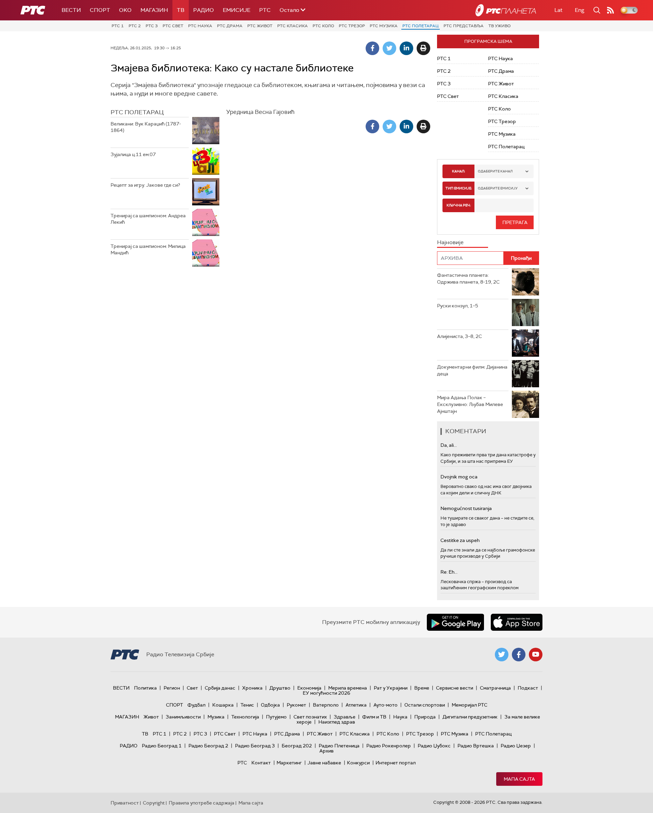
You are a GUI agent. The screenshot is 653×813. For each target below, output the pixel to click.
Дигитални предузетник (470, 717)
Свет (192, 688)
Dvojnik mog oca (459, 477)
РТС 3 (152, 26)
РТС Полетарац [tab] (137, 112)
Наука (400, 717)
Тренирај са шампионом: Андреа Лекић (148, 219)
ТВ (180, 10)
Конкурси (358, 763)
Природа (425, 717)
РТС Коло (323, 26)
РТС (265, 10)
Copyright (154, 803)
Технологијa (245, 717)
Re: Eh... (448, 572)
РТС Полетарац (420, 26)
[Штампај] (423, 48)
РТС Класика (292, 26)
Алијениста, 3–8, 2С (459, 336)
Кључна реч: (459, 205)
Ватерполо (326, 705)
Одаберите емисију (498, 188)
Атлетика (356, 705)
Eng (579, 10)
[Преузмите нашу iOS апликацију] (516, 622)
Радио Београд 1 (162, 746)
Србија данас (220, 688)
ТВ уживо (499, 26)
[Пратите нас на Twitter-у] (501, 654)
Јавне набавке (324, 763)
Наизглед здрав (336, 722)
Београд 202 (297, 746)
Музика (215, 717)
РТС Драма (229, 26)
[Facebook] (372, 48)
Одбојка (270, 705)
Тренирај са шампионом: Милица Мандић (148, 249)
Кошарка (223, 705)
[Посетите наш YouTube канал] (535, 654)
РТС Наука (200, 26)
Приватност (125, 803)
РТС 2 (135, 26)
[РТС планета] (506, 10)
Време (421, 688)
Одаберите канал (495, 171)
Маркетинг (289, 763)
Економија (309, 688)
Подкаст (528, 688)
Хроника (252, 688)
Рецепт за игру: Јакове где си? (145, 185)
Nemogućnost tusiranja (466, 508)
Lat (558, 10)
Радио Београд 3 (255, 746)
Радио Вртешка (475, 746)
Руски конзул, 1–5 (457, 306)
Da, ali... (448, 445)
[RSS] (610, 10)
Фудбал (196, 705)
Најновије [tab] (450, 242)
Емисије (236, 10)
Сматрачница (495, 688)
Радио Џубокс (434, 746)
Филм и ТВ (374, 717)
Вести (71, 10)
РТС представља (463, 26)
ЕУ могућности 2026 (326, 693)
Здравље (344, 717)
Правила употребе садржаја (201, 803)
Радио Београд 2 (208, 746)
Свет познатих (310, 717)
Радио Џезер (516, 746)
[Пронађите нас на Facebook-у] (518, 654)
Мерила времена (347, 688)
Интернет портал (395, 763)
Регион (172, 688)
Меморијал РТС (469, 705)
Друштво (279, 688)
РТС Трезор (352, 26)
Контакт (261, 763)
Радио (203, 10)
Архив (326, 751)
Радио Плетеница (339, 746)
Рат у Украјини (390, 688)
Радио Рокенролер (388, 746)
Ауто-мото (385, 705)
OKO (125, 10)
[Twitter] (389, 48)
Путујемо (276, 717)
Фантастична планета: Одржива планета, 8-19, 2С (468, 278)
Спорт (100, 10)
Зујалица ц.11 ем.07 (133, 154)
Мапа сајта (519, 779)
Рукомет (296, 705)
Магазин (154, 10)
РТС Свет (173, 26)
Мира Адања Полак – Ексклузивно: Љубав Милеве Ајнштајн (470, 404)
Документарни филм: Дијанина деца (472, 370)
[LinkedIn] (406, 48)
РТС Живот (259, 26)
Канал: (458, 171)
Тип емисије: (459, 188)
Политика (145, 688)
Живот (151, 717)
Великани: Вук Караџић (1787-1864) (146, 127)
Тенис (247, 705)
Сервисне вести (454, 688)
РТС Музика (384, 26)
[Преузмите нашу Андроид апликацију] (455, 622)
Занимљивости (183, 717)
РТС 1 (118, 26)
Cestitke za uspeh (460, 540)
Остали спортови (424, 705)
